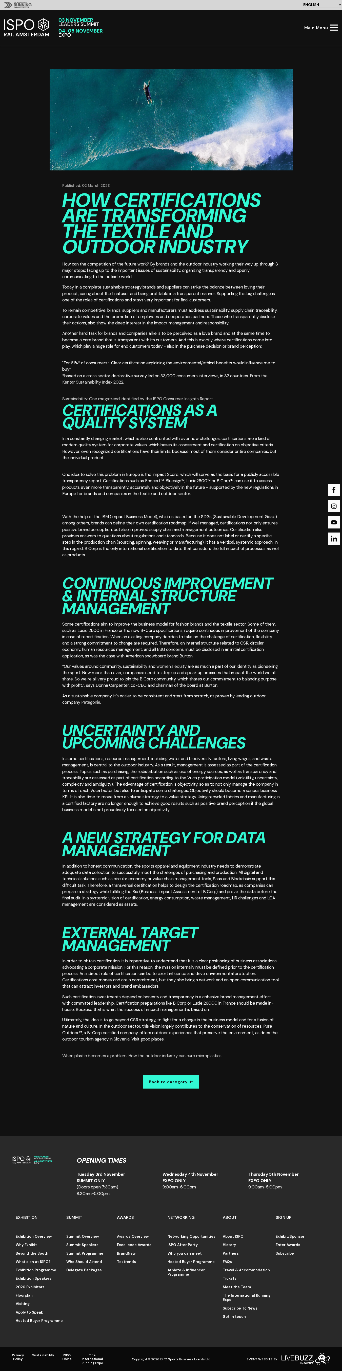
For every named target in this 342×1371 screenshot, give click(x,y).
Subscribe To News (240, 1308)
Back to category (168, 1082)
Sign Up (284, 1217)
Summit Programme (84, 1253)
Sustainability (43, 1355)
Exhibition (26, 1217)
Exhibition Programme (36, 1270)
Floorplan (24, 1295)
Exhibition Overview (34, 1236)
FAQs (227, 1261)
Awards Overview (133, 1236)
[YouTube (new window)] (334, 522)
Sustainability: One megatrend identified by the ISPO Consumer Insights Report (137, 399)
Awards (125, 1217)
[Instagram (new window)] (334, 506)
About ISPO (233, 1236)
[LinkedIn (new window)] (334, 539)
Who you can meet (185, 1253)
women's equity (171, 666)
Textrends (126, 1261)
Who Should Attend (84, 1261)
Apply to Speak (29, 1312)
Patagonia (90, 702)
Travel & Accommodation (246, 1270)
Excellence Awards (134, 1245)
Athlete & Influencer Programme (186, 1272)
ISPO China (67, 1357)
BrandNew (126, 1253)
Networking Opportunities (191, 1236)
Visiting (23, 1303)
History (229, 1245)
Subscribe (285, 1253)
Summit (74, 1217)
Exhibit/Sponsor (290, 1236)
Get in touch (234, 1316)
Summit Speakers (82, 1245)
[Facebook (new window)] (334, 490)
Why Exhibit (26, 1245)
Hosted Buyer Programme (39, 1320)
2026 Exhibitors (30, 1287)
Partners (231, 1253)
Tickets (229, 1278)
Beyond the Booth (32, 1253)
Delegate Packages (84, 1270)
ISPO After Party (183, 1245)
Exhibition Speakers (33, 1278)
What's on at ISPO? (33, 1261)
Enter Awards (288, 1245)
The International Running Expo (247, 1297)
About (230, 1217)
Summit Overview (82, 1236)
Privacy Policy (18, 1357)
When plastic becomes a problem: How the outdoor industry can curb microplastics (142, 1055)
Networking (181, 1217)
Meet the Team (237, 1287)
